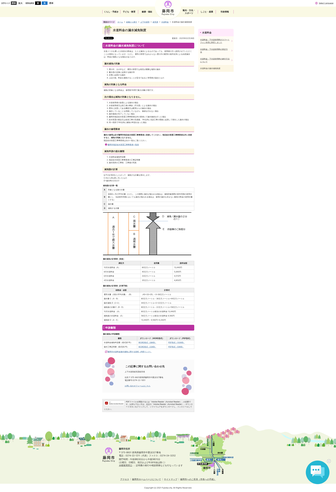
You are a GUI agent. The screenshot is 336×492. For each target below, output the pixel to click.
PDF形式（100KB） (176, 342)
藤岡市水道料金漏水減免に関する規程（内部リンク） (130, 351)
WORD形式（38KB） (147, 342)
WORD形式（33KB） (147, 347)
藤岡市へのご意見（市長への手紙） (198, 479)
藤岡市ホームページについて (146, 479)
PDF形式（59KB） (176, 347)
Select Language (326, 3)
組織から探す (131, 22)
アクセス (124, 479)
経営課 (155, 22)
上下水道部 (144, 22)
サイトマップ (170, 479)
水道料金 (165, 22)
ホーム (120, 22)
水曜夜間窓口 (125, 465)
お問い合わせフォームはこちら (137, 386)
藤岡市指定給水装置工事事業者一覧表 (123, 144)
